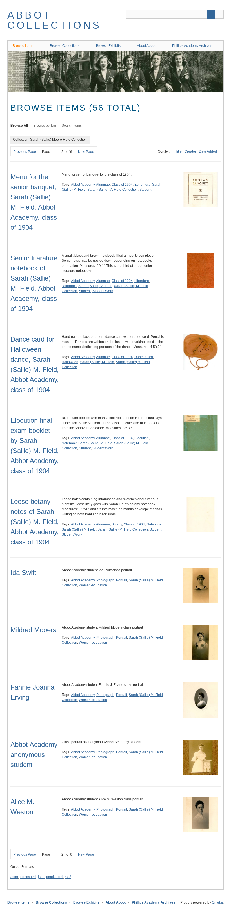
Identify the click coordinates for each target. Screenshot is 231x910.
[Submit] (211, 14)
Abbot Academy (83, 184)
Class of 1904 (122, 184)
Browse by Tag (45, 126)
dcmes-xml (28, 877)
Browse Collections (64, 46)
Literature (141, 281)
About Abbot (146, 46)
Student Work (102, 291)
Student (145, 190)
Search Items (72, 126)
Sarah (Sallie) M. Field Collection (112, 190)
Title (178, 151)
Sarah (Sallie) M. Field (95, 286)
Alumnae (103, 184)
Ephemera (142, 184)
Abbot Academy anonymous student (33, 754)
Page (46, 152)
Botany (117, 524)
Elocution (141, 438)
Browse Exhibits (108, 46)
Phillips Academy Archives (192, 46)
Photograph (105, 580)
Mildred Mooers (33, 630)
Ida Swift (23, 572)
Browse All (19, 126)
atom (14, 877)
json (41, 877)
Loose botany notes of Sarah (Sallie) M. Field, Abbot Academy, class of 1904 (34, 522)
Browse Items (23, 46)
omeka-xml (54, 877)
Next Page (86, 152)
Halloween (70, 362)
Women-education (93, 585)
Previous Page (25, 152)
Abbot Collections (54, 20)
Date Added (208, 151)
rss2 (68, 877)
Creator (190, 151)
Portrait (121, 580)
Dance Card (143, 357)
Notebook (69, 286)
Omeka (217, 902)
